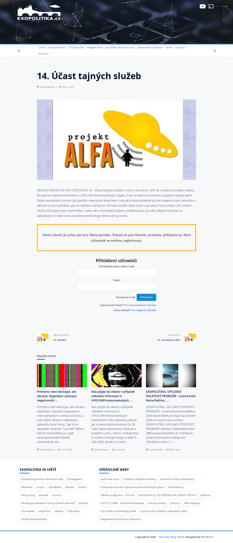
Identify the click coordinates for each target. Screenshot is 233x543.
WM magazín (192, 503)
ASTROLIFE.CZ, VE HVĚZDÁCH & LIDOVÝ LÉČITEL (167, 495)
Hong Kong (28, 495)
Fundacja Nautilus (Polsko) (140, 479)
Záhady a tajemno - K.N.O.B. (118, 495)
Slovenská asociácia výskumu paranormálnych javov (132, 487)
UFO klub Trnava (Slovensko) (177, 479)
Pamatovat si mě (125, 297)
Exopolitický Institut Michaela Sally (42, 479)
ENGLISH (180, 47)
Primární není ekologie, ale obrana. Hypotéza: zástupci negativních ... (57, 396)
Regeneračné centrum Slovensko (121, 519)
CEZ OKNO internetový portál (118, 511)
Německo (26, 487)
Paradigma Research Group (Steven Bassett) (48, 503)
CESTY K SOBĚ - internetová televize (122, 503)
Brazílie (83, 503)
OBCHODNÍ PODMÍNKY (150, 47)
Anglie (40, 487)
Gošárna (205, 495)
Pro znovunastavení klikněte (140, 305)
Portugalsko (74, 479)
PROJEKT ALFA (94, 47)
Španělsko (55, 487)
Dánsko (69, 487)
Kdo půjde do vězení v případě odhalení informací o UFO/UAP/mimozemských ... (113, 396)
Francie (56, 495)
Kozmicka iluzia (110, 479)
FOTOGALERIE (76, 47)
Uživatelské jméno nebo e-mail (116, 266)
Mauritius (45, 511)
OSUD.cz (175, 503)
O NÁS (41, 47)
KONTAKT (43, 53)
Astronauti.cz (176, 487)
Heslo (116, 280)
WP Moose (207, 537)
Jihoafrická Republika (34, 519)
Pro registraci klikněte (143, 310)
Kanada (43, 495)
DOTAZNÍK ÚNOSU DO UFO (120, 47)
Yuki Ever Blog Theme (172, 537)
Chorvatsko (28, 511)
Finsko (82, 487)
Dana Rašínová (46, 449)
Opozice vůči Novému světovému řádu (163, 511)
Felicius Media (157, 503)
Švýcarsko (73, 511)
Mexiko (59, 511)
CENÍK (169, 47)
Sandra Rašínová (47, 87)
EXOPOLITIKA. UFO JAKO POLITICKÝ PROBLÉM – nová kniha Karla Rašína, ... (171, 396)
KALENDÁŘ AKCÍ (57, 47)
